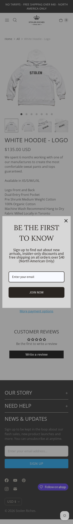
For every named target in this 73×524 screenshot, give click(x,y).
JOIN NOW (36, 292)
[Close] (66, 220)
